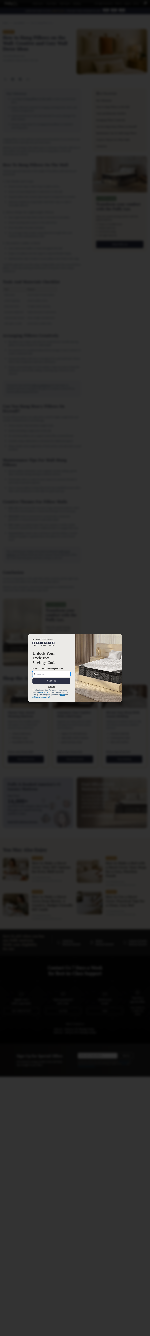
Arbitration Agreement (41, 697)
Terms (62, 694)
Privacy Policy (44, 692)
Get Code (51, 681)
